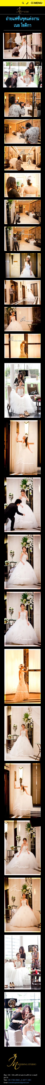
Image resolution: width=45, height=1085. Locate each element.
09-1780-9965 (14, 1080)
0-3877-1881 (26, 1080)
